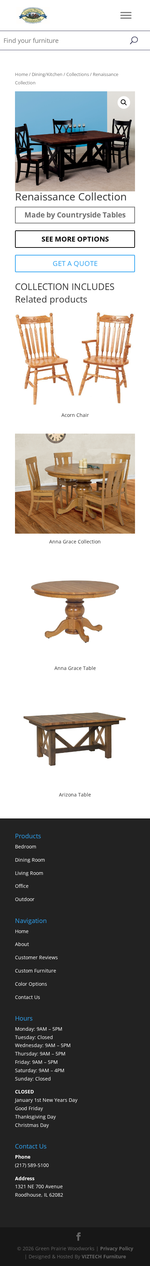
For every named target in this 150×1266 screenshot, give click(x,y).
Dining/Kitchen (47, 74)
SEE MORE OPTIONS (75, 239)
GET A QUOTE (75, 263)
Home (21, 74)
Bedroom (25, 846)
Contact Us (27, 997)
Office (22, 886)
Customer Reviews (36, 957)
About (22, 944)
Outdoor (25, 899)
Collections (77, 74)
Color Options (31, 984)
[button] (124, 102)
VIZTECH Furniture (104, 1256)
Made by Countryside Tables (75, 215)
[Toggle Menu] (126, 15)
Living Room (29, 873)
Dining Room (30, 859)
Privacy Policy (116, 1248)
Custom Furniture (35, 970)
